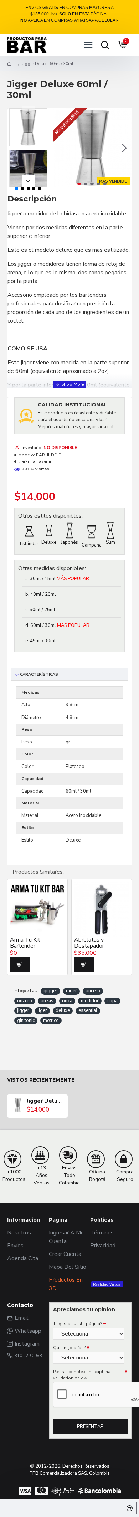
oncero (93, 991)
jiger (42, 1010)
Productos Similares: (38, 872)
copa (112, 1001)
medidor (90, 1001)
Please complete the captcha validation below (81, 1375)
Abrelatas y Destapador (89, 943)
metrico (51, 1020)
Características (39, 674)
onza (67, 1001)
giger (71, 991)
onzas (47, 1001)
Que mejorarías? (69, 1348)
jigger (23, 1010)
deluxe (63, 1010)
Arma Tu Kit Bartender (25, 943)
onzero (24, 1001)
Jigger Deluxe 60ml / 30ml (45, 1101)
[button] (60, 148)
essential (87, 1010)
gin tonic (26, 1020)
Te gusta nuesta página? (77, 1324)
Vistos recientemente (40, 1080)
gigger (50, 991)
